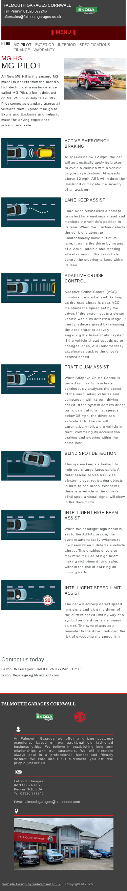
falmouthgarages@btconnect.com (30, 675)
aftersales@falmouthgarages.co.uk (32, 17)
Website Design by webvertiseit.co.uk (31, 884)
